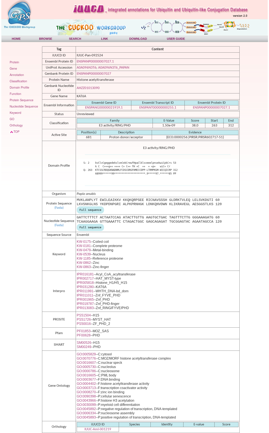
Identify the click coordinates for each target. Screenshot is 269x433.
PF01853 (84, 331)
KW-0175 (84, 241)
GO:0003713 (86, 388)
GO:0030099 (86, 404)
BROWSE (45, 38)
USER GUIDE (176, 38)
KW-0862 (84, 262)
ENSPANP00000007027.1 (95, 61)
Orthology (16, 125)
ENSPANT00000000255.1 (157, 107)
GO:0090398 (86, 396)
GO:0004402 (86, 383)
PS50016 (84, 323)
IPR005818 (85, 282)
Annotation (17, 75)
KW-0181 (84, 246)
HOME (16, 38)
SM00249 (84, 347)
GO (12, 119)
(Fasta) (59, 208)
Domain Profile (19, 87)
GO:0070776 (86, 358)
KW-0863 (84, 267)
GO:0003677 (86, 379)
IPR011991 (85, 291)
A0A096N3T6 (86, 67)
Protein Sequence (21, 100)
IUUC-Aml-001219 (97, 429)
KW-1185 (84, 258)
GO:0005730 (86, 367)
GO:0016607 (86, 362)
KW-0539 (84, 254)
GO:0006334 (86, 413)
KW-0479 (84, 250)
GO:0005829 (86, 354)
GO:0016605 (86, 375)
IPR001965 (85, 299)
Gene (13, 68)
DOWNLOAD (138, 38)
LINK (104, 38)
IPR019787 (85, 303)
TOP (16, 131)
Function (15, 94)
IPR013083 (85, 308)
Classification (18, 81)
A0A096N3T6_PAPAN (113, 67)
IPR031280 (85, 287)
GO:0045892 (86, 409)
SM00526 (84, 342)
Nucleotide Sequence (24, 106)
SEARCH (75, 38)
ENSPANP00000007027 (94, 74)
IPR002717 (85, 278)
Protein (14, 62)
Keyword (15, 112)
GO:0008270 (86, 392)
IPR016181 (85, 274)
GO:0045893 (86, 417)
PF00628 (84, 335)
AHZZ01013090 (88, 88)
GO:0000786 (86, 371)
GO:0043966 (86, 400)
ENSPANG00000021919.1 (104, 107)
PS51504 (84, 315)
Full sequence (90, 210)
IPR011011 (85, 295)
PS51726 (84, 319)
